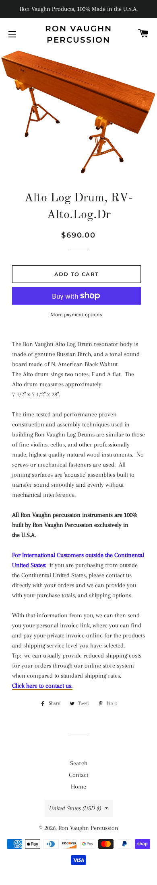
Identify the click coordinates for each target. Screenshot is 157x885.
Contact (78, 774)
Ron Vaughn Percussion (78, 34)
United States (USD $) (75, 808)
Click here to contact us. (42, 685)
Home (78, 786)
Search (78, 763)
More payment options (76, 314)
